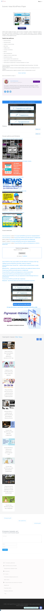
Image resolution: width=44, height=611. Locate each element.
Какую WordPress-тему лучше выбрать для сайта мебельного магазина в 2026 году (20, 261)
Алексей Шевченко (14, 81)
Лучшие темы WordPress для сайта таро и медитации (13, 278)
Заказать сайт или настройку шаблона (22, 304)
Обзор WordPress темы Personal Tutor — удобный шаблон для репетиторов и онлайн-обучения (8, 393)
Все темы (18, 337)
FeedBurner (25, 256)
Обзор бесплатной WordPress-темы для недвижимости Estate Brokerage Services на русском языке (8, 490)
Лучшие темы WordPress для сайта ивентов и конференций (27, 237)
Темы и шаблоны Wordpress (35, 604)
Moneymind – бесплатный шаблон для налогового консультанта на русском (18, 280)
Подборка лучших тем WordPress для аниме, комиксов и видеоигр (16, 263)
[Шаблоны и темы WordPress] (3, 1)
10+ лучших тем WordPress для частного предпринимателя (27, 235)
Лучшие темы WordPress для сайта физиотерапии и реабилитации (16, 273)
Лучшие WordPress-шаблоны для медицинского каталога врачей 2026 (17, 272)
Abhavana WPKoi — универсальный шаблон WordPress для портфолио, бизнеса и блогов (21, 268)
